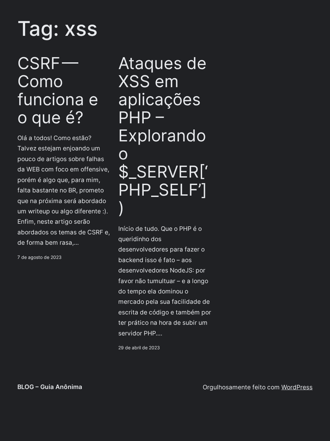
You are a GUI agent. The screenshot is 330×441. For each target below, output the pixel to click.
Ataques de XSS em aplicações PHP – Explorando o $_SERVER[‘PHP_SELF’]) (163, 135)
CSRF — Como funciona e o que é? (57, 90)
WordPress (297, 387)
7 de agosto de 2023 (39, 257)
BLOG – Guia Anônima (49, 387)
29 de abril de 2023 (139, 347)
